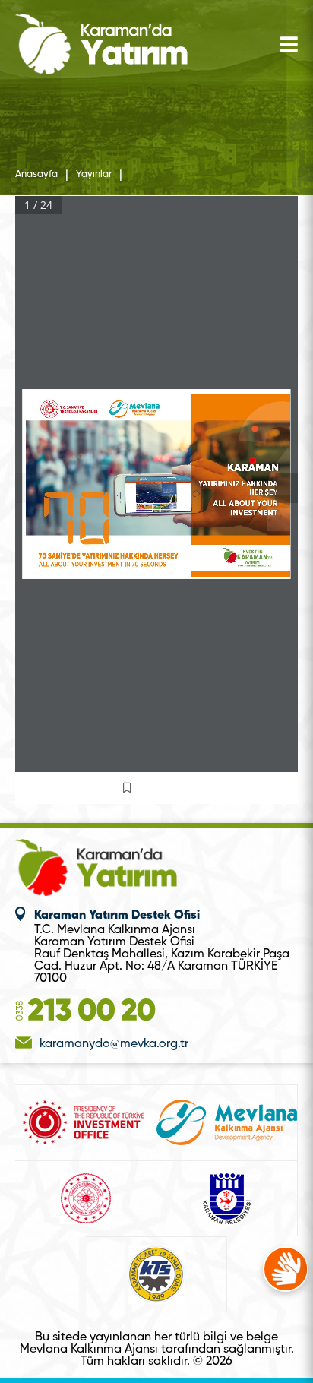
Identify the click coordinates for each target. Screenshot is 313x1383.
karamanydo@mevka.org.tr (114, 1044)
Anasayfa (36, 174)
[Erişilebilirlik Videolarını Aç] (285, 1269)
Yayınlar (94, 174)
